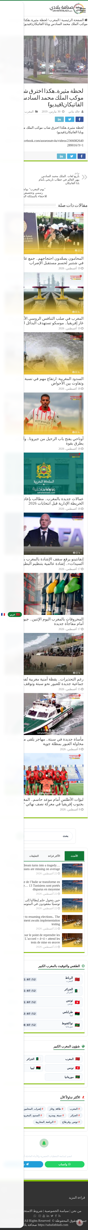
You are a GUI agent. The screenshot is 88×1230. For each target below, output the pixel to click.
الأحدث (74, 856)
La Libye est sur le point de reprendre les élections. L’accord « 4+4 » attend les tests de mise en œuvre (33, 938)
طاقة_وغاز (56, 1108)
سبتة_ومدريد (56, 1115)
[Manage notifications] (79, 1222)
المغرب (54, 20)
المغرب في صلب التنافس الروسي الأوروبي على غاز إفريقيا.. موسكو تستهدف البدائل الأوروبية (45, 320)
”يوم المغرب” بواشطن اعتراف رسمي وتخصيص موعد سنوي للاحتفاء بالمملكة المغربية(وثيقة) (28, 191)
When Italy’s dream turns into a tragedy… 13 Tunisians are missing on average (33, 867)
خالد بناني (74, 111)
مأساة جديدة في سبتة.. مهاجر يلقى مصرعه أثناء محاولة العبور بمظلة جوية (45, 741)
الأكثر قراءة (54, 856)
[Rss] (59, 1215)
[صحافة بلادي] (67, 8)
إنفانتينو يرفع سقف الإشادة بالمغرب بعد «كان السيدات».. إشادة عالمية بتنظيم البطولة (47, 561)
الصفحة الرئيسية (73, 20)
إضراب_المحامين (33, 1108)
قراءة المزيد (77, 1197)
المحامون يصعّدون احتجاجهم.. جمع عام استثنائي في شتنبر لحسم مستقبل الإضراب (45, 260)
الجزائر (75, 1115)
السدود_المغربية (32, 1115)
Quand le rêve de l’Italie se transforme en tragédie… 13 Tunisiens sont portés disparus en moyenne (33, 885)
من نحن (76, 1211)
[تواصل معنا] (34, 1215)
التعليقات (34, 856)
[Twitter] (52, 1215)
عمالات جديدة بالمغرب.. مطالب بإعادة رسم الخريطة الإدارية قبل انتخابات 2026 (48, 501)
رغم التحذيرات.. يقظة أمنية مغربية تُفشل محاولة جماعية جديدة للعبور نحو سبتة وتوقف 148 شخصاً (44, 681)
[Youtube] (43, 1215)
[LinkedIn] (48, 1215)
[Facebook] (56, 1215)
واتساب (63, 1164)
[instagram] (39, 1215)
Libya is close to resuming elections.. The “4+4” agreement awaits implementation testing (33, 920)
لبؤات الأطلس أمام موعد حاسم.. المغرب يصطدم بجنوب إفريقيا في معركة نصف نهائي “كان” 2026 (44, 801)
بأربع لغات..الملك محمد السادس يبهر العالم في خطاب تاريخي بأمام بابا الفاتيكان (59, 178)
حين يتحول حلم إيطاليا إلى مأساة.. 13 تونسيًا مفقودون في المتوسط (35, 902)
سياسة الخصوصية (57, 1211)
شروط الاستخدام (30, 1211)
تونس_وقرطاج (71, 1122)
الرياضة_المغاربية (46, 1122)
